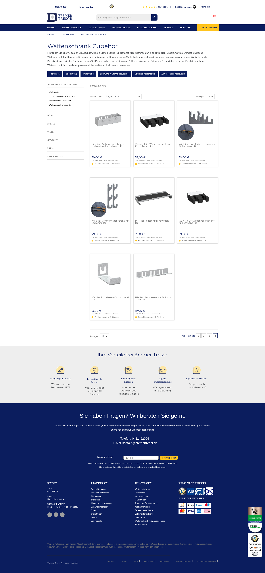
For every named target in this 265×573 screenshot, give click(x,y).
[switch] (255, 554)
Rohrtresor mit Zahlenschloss (119, 544)
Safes (93, 510)
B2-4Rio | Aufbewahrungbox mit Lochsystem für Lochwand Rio (108, 145)
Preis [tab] (50, 148)
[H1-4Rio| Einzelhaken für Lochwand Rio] (110, 274)
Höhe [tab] (50, 116)
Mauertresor (140, 500)
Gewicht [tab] (52, 140)
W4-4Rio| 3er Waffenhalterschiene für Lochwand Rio (153, 145)
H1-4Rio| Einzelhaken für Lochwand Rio (110, 298)
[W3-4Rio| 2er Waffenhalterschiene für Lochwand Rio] (197, 198)
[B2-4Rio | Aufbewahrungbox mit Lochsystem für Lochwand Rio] (110, 121)
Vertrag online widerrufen (206, 561)
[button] (128, 103)
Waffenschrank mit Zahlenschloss (150, 521)
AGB (136, 561)
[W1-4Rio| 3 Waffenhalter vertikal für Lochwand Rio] (110, 198)
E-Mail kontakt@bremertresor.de (134, 443)
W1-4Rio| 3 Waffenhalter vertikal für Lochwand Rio (110, 221)
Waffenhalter (54, 92)
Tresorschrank (101, 547)
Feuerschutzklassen (100, 493)
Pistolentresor (141, 524)
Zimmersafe (96, 521)
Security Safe (53, 547)
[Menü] (260, 535)
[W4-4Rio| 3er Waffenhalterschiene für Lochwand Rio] (154, 121)
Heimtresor (96, 496)
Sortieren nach (96, 96)
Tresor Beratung (98, 489)
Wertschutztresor (142, 489)
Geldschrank (140, 493)
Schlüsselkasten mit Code (145, 544)
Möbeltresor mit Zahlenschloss (91, 544)
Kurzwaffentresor (142, 507)
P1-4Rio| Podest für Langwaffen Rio (152, 221)
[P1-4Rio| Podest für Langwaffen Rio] (154, 198)
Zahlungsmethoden (99, 507)
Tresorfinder (210, 28)
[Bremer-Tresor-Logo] (60, 18)
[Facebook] (49, 514)
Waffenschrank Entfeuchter (60, 105)
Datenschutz (164, 561)
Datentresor (140, 517)
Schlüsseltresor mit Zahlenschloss (195, 544)
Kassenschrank (142, 496)
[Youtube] (62, 514)
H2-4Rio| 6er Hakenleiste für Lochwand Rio (153, 298)
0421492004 (52, 491)
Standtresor (96, 514)
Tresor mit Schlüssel (84, 547)
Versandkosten (113, 160)
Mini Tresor (71, 544)
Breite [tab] (51, 124)
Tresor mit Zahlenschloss (146, 503)
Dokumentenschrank (144, 514)
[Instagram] (56, 514)
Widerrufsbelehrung (183, 561)
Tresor (51, 35)
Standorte (95, 500)
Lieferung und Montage (101, 503)
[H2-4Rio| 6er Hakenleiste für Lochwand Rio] (154, 274)
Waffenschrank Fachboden (60, 101)
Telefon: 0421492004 (134, 438)
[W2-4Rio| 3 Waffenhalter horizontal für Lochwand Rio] (197, 121)
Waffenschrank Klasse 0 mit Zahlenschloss (143, 547)
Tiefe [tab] (50, 132)
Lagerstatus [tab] (55, 156)
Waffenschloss (116, 547)
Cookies (124, 561)
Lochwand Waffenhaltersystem (62, 97)
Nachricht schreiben (56, 499)
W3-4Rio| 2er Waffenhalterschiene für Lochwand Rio (197, 221)
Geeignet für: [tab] (98, 86)
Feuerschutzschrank (144, 510)
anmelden (169, 458)
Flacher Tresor (67, 547)
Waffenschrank (68, 35)
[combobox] (126, 17)
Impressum (148, 561)
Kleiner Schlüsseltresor (168, 544)
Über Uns (110, 561)
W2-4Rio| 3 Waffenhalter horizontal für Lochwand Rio (197, 145)
